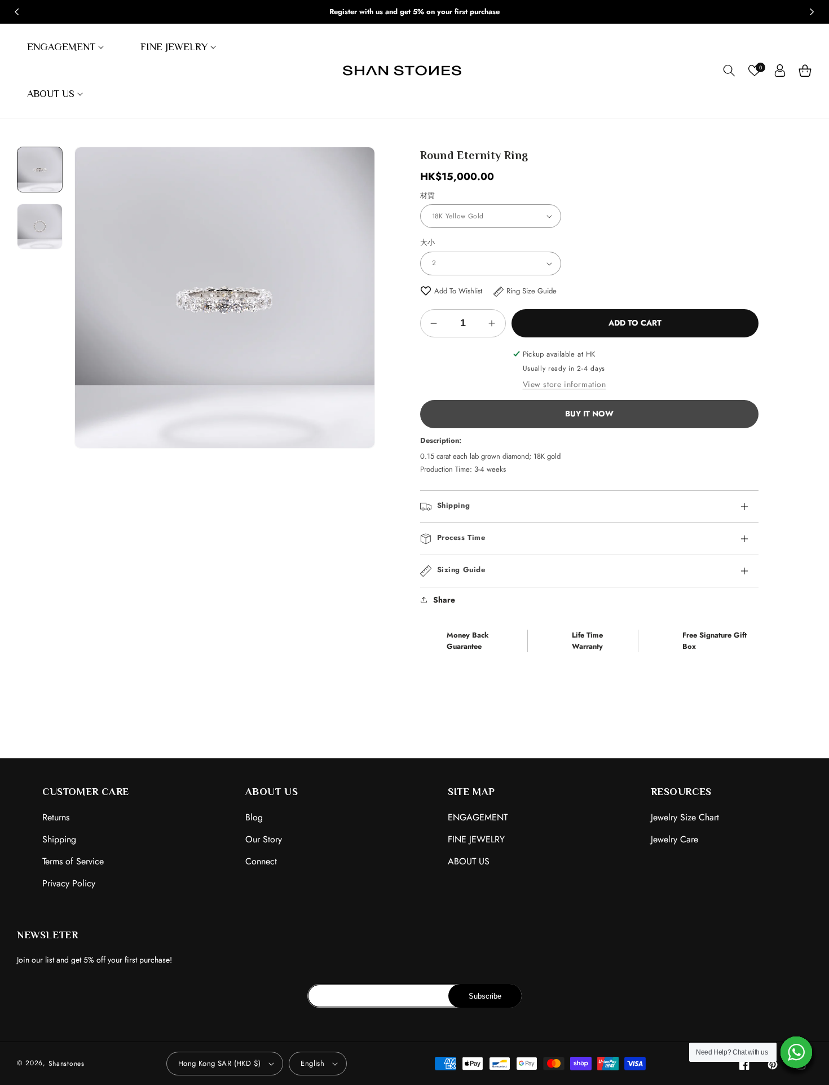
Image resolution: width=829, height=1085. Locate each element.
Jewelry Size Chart (685, 817)
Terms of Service (73, 861)
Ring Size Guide (531, 290)
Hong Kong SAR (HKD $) (219, 1063)
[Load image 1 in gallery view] (40, 169)
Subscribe (485, 996)
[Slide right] (812, 12)
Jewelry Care (674, 839)
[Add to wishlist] (425, 290)
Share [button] (444, 599)
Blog (254, 817)
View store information (564, 384)
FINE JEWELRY (476, 839)
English (312, 1063)
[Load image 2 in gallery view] (40, 226)
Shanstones (66, 1063)
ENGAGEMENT (478, 817)
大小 (427, 242)
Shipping (59, 839)
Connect (261, 861)
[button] (67, 47)
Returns (55, 817)
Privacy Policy (68, 883)
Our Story (263, 839)
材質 (427, 195)
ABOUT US (469, 861)
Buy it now (589, 413)
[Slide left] (17, 12)
